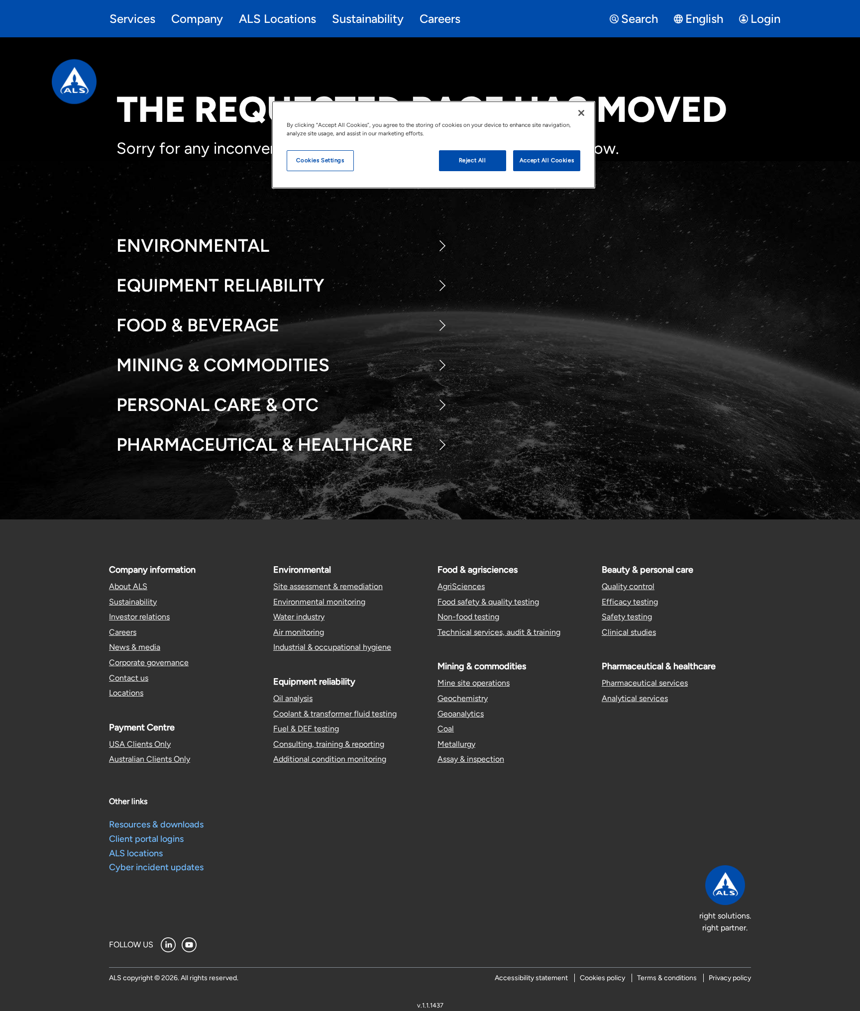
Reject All (472, 160)
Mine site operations (473, 683)
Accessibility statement (531, 978)
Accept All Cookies (547, 160)
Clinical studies (629, 632)
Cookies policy (602, 978)
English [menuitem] (704, 18)
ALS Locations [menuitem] (277, 18)
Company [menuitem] (197, 18)
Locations (126, 693)
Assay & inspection (470, 759)
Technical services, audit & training (498, 632)
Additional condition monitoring (329, 759)
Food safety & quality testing (488, 602)
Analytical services (635, 698)
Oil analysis (293, 698)
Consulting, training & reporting (328, 744)
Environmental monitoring (319, 602)
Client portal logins (146, 838)
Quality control (628, 586)
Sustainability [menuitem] (368, 18)
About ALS (128, 586)
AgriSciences (461, 586)
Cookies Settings (320, 160)
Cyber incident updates (156, 867)
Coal (445, 728)
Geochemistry (462, 698)
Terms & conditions (667, 978)
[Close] (581, 113)
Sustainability (133, 602)
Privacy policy (730, 978)
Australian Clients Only (149, 759)
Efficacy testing (630, 602)
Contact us (128, 678)
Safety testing (627, 616)
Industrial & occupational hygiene (332, 647)
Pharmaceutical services (645, 683)
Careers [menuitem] (440, 18)
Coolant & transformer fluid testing (335, 713)
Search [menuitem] (639, 18)
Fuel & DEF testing (306, 728)
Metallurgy (456, 744)
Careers (122, 632)
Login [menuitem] (765, 18)
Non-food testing (468, 616)
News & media (134, 647)
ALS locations (136, 853)
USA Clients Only (140, 744)
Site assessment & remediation (328, 586)
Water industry (298, 616)
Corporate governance (149, 662)
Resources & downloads (156, 824)
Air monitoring (298, 632)
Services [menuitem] (132, 18)
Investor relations (139, 616)
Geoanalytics (460, 713)
